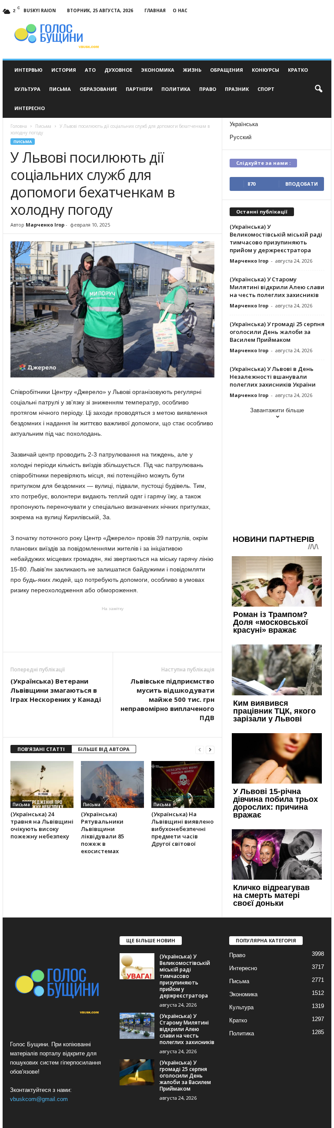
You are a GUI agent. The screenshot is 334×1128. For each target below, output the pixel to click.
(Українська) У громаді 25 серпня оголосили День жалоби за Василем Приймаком (277, 332)
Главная (155, 10)
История (63, 70)
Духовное (118, 70)
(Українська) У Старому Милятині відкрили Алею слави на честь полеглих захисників (277, 287)
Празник (237, 89)
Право (207, 89)
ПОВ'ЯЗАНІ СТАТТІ (41, 749)
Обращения (226, 70)
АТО (90, 70)
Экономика (157, 70)
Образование (98, 89)
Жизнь (192, 70)
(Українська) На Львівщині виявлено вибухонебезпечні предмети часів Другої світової (182, 829)
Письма (60, 89)
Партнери (139, 89)
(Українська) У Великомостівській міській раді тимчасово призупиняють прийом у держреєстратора (276, 238)
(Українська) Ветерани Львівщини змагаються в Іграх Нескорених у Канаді (55, 690)
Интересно (29, 108)
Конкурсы (265, 70)
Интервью (28, 70)
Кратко (298, 70)
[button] (318, 89)
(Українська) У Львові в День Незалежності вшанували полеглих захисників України (273, 376)
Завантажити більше (277, 410)
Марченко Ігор (45, 224)
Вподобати (301, 183)
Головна (18, 126)
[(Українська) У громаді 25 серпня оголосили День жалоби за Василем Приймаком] (137, 1072)
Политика (175, 89)
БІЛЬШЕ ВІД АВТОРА (104, 749)
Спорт (265, 89)
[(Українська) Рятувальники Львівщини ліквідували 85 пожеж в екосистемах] (112, 784)
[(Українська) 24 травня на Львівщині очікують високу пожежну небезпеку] (41, 784)
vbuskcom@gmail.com (39, 1099)
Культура (27, 89)
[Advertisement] (112, 629)
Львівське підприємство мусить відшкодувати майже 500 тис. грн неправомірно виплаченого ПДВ (167, 699)
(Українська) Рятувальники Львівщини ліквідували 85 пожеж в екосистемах (102, 832)
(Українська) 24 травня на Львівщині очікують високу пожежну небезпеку (41, 825)
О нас (180, 10)
